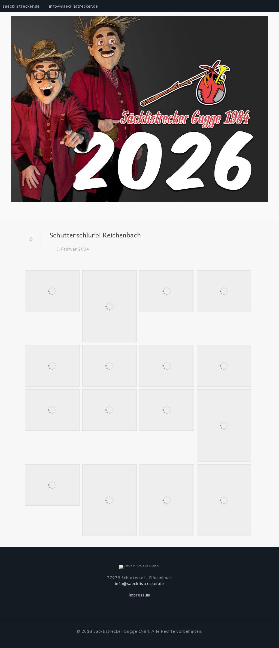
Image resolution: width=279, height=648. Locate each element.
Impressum (139, 594)
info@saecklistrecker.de (73, 6)
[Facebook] (259, 6)
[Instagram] (273, 6)
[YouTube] (266, 6)
